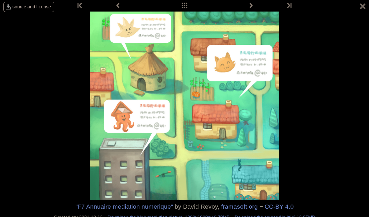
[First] (80, 6)
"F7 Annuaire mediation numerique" (124, 206)
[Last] (289, 6)
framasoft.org (239, 206)
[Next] (251, 6)
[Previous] (118, 6)
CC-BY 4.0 (279, 206)
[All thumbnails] (184, 6)
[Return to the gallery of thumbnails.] (362, 7)
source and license (31, 6)
